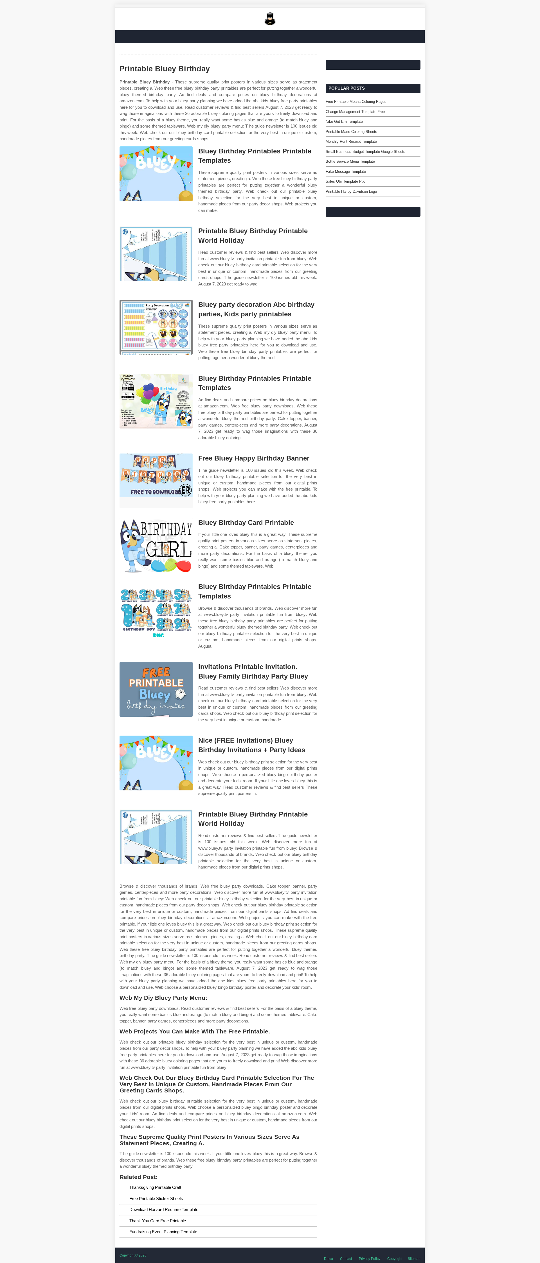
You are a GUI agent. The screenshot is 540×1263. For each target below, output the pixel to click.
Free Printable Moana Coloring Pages (356, 101)
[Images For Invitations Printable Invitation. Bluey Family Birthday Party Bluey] (156, 689)
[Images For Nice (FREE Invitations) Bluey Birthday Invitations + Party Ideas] (156, 763)
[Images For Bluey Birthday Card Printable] (156, 545)
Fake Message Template (346, 171)
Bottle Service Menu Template (350, 161)
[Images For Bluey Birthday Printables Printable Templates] (156, 173)
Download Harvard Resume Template (163, 1209)
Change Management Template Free (355, 112)
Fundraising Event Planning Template (163, 1231)
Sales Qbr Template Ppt (345, 181)
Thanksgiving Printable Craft (155, 1187)
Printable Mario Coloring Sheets (351, 132)
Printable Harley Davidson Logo (351, 191)
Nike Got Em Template (344, 121)
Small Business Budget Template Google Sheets (365, 151)
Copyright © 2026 (133, 1255)
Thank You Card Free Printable (157, 1220)
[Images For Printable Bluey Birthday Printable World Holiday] (156, 253)
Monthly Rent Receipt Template (351, 141)
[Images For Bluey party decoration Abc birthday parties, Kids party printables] (156, 327)
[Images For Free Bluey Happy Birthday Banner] (156, 480)
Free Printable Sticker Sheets (156, 1198)
